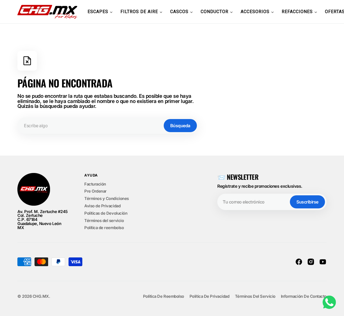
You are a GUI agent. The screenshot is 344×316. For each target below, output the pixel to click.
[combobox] (108, 125)
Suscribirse (307, 202)
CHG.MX (41, 296)
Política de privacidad (210, 296)
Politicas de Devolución (105, 213)
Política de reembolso (104, 227)
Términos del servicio (104, 220)
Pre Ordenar (95, 191)
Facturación (95, 184)
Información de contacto (304, 296)
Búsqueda (180, 125)
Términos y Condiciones (106, 198)
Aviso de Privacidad (102, 205)
